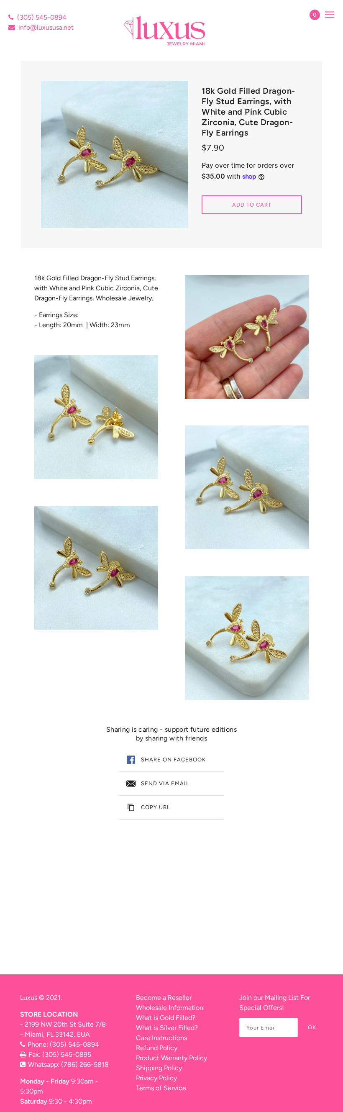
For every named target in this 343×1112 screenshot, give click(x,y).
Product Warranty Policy (171, 1058)
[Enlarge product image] (114, 154)
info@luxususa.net (46, 27)
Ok (312, 1027)
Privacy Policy (156, 1078)
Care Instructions (161, 1038)
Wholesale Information (169, 1008)
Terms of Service (161, 1088)
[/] (165, 30)
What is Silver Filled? (167, 1028)
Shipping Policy (159, 1068)
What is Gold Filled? (165, 1018)
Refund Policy (156, 1048)
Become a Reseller (164, 998)
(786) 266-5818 (85, 1064)
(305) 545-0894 (42, 17)
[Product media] (96, 417)
